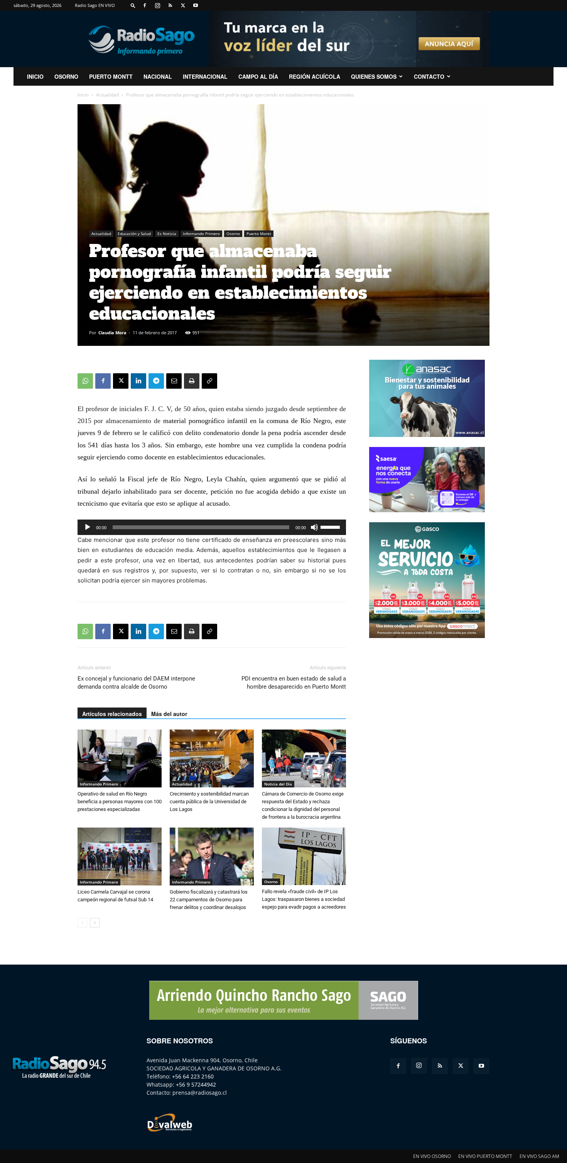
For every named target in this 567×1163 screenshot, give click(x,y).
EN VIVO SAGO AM (539, 1156)
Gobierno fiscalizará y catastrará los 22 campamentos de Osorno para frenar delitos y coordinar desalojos (209, 899)
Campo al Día (258, 76)
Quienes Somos (374, 76)
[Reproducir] (87, 527)
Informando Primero (201, 233)
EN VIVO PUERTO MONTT (485, 1156)
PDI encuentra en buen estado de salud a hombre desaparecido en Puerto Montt (293, 682)
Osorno (66, 76)
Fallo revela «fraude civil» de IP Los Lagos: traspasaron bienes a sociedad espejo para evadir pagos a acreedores (304, 899)
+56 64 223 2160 (193, 1076)
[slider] (331, 526)
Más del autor (169, 714)
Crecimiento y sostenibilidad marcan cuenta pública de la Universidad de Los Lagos (209, 801)
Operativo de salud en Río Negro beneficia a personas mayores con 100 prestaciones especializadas (120, 801)
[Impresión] (191, 381)
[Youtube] (195, 5)
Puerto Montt (111, 76)
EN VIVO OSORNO (432, 1156)
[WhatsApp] (85, 381)
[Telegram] (156, 381)
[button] (133, 5)
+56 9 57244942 (196, 1084)
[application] (212, 527)
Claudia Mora (112, 332)
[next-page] (95, 923)
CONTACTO (429, 76)
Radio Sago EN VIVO (95, 5)
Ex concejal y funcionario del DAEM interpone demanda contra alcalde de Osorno (136, 682)
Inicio (83, 94)
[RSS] (170, 5)
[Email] (174, 381)
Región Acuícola (314, 76)
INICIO (35, 76)
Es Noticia (166, 233)
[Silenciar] (314, 527)
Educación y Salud (134, 233)
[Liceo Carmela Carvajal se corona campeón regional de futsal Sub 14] (120, 856)
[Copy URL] (209, 381)
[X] (183, 5)
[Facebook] (144, 5)
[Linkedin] (138, 381)
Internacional (205, 76)
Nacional (157, 76)
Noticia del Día (278, 784)
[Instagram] (157, 5)
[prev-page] (82, 923)
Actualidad (107, 94)
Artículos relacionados (112, 714)
